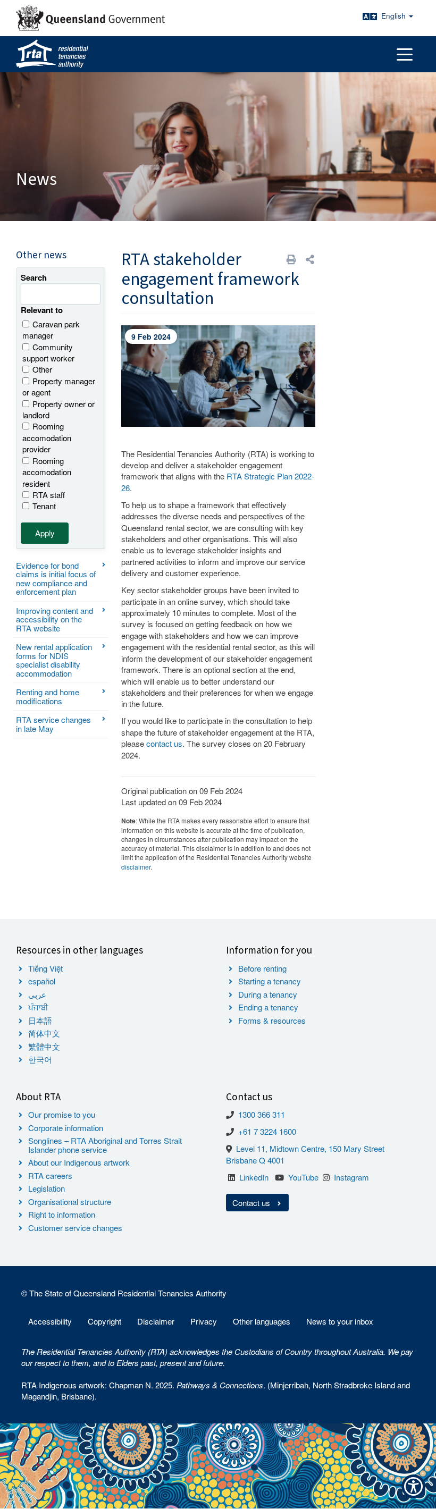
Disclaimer (155, 1321)
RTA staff (48, 494)
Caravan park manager (51, 329)
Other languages (261, 1321)
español (41, 981)
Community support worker (48, 352)
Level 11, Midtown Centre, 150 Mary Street (310, 1148)
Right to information (61, 1214)
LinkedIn (254, 1177)
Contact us (252, 1202)
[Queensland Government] (90, 18)
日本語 (40, 1020)
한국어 (40, 1059)
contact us (164, 743)
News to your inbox (339, 1321)
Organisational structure (69, 1201)
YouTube (303, 1177)
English (394, 16)
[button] (310, 259)
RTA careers (50, 1175)
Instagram (351, 1177)
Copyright (104, 1321)
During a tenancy (267, 994)
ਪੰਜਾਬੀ (38, 1007)
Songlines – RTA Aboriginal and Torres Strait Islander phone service (105, 1145)
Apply (45, 532)
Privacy (203, 1321)
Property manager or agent (58, 386)
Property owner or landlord (58, 409)
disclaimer (135, 866)
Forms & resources (272, 1020)
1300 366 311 (261, 1114)
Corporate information (65, 1127)
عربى (37, 994)
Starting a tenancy (269, 981)
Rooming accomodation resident (46, 472)
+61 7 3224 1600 (267, 1131)
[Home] (52, 54)
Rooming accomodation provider (46, 437)
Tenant (44, 505)
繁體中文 (44, 1046)
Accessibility (50, 1321)
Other (42, 369)
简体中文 (44, 1033)
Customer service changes (75, 1227)
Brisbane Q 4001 (255, 1160)
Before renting (262, 968)
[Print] (291, 259)
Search (34, 277)
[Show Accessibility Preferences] (413, 1486)
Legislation (46, 1188)
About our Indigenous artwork (79, 1162)
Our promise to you (61, 1114)
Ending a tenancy (268, 1007)
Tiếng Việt (45, 968)
